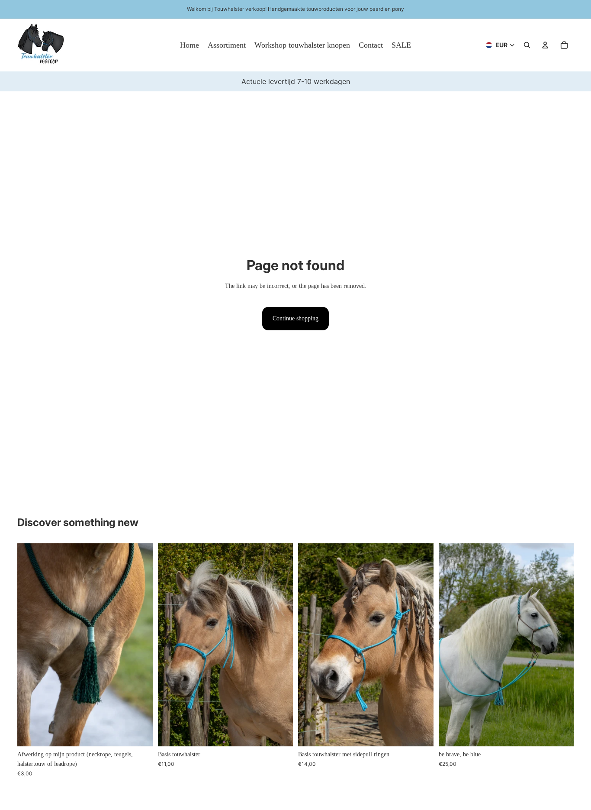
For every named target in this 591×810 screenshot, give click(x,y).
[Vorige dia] (30, 644)
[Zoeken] (526, 45)
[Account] (545, 45)
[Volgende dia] (140, 644)
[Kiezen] (279, 733)
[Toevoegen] (139, 733)
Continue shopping (295, 318)
